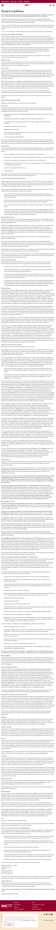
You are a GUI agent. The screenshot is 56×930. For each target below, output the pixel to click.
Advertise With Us (36, 909)
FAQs (33, 902)
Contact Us (35, 906)
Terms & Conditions (19, 909)
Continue (8, 924)
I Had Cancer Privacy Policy (40, 463)
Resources (26, 1)
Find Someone (5, 1)
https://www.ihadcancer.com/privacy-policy (24, 22)
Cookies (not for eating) (38, 904)
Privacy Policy (17, 904)
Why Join (16, 906)
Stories (20, 1)
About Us (16, 902)
